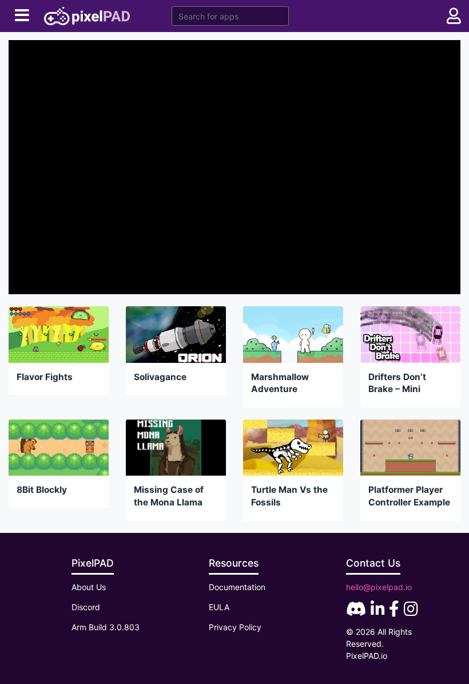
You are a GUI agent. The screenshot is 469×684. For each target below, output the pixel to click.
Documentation (237, 587)
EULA (219, 607)
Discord (85, 607)
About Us (88, 587)
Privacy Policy (235, 627)
